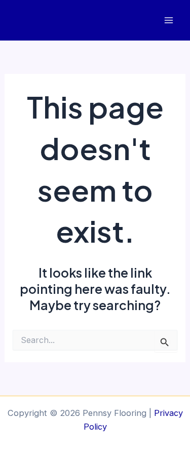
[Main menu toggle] (168, 20)
